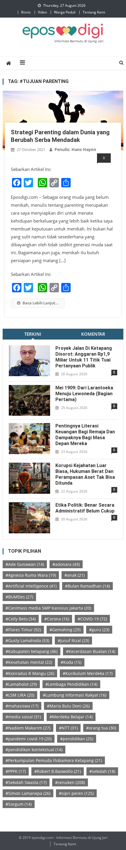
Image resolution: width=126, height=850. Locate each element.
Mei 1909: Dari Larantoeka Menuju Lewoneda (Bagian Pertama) (84, 393)
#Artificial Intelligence (31, 586)
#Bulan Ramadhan (87, 586)
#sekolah (102, 771)
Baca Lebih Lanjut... (41, 303)
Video (42, 12)
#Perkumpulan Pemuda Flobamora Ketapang (54, 760)
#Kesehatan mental (29, 662)
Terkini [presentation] (32, 334)
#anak (74, 575)
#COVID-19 (92, 619)
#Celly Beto (21, 619)
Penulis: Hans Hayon (75, 149)
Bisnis (26, 12)
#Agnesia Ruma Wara (31, 575)
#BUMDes (19, 597)
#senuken (70, 782)
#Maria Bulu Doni (68, 706)
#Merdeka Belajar (71, 717)
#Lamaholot (21, 684)
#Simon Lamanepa (28, 793)
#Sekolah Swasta (26, 782)
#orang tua (101, 728)
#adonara (66, 564)
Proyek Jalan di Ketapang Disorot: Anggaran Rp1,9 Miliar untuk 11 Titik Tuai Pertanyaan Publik (83, 357)
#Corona (56, 619)
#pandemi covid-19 (29, 739)
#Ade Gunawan (25, 564)
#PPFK (16, 771)
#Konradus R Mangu (30, 673)
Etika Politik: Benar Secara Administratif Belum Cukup (85, 508)
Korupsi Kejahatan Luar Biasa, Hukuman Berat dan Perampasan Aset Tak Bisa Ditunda (85, 474)
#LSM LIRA (20, 695)
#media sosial (23, 717)
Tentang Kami (94, 12)
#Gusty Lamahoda (27, 640)
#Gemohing (65, 629)
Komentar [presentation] (93, 334)
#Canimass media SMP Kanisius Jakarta (48, 608)
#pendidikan (76, 739)
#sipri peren (76, 793)
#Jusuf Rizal (73, 640)
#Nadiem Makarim (28, 728)
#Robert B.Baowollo (57, 771)
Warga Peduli (65, 12)
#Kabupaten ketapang (31, 651)
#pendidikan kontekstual (34, 749)
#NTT (68, 728)
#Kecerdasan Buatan (90, 651)
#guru (99, 629)
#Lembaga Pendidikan (71, 684)
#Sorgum (19, 804)
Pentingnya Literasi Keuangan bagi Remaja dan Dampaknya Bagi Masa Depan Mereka (85, 434)
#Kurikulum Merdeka (88, 673)
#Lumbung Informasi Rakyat (74, 695)
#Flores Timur (23, 629)
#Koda (71, 662)
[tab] (33, 334)
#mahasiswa (22, 706)
